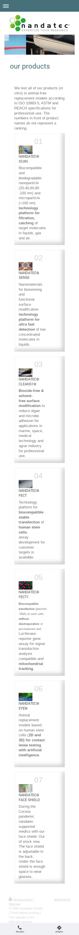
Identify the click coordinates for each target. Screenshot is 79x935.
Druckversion (23, 899)
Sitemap (14, 904)
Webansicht (62, 899)
